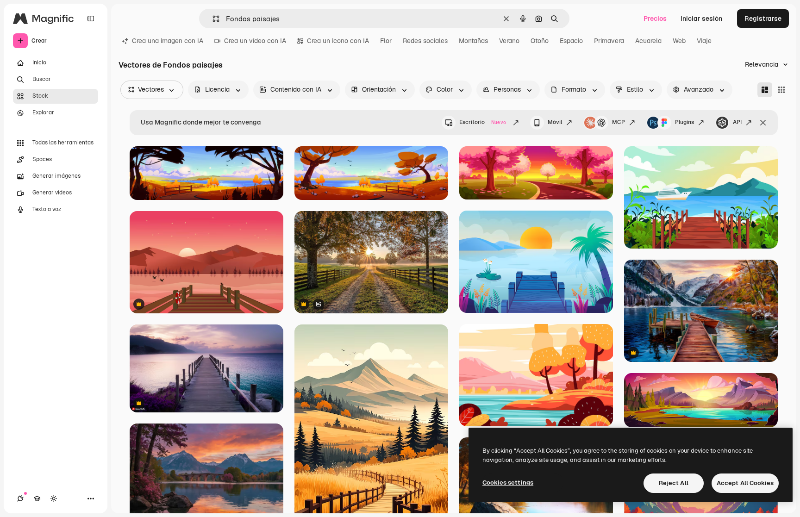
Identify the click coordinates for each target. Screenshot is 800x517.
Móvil (555, 122)
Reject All (673, 483)
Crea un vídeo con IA (255, 41)
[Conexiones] (20, 498)
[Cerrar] (763, 122)
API (737, 122)
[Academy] (37, 498)
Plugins (684, 122)
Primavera (609, 41)
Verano (509, 41)
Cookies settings (507, 482)
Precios (655, 18)
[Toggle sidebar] (90, 18)
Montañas (473, 41)
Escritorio (482, 122)
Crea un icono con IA (338, 41)
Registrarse (762, 18)
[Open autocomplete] (212, 18)
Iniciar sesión (701, 18)
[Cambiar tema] (53, 498)
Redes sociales (425, 41)
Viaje (704, 41)
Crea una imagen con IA (167, 41)
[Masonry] (764, 89)
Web (679, 41)
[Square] (781, 89)
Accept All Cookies (745, 483)
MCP (618, 122)
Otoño (540, 41)
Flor (386, 41)
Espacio (571, 41)
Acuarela (648, 41)
